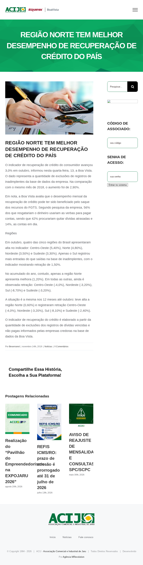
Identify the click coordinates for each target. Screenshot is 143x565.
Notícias (48, 346)
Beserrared (14, 346)
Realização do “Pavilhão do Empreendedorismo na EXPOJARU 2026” (17, 419)
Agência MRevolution (73, 557)
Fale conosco (85, 537)
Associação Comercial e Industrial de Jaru (64, 551)
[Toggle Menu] (135, 9)
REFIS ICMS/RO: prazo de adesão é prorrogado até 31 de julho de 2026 (49, 422)
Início (53, 537)
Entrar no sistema (118, 185)
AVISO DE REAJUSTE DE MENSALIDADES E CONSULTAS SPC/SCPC (81, 416)
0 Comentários (61, 346)
